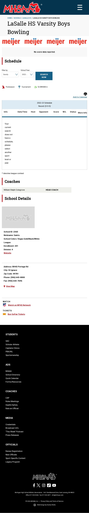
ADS (8, 364)
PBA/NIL (9, 351)
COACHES (11, 391)
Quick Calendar (12, 378)
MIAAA (9, 371)
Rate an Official (12, 408)
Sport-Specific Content (15, 458)
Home (9, 18)
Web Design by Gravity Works (46, 505)
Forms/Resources (13, 382)
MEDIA (9, 418)
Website (7, 253)
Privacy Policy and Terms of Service (52, 501)
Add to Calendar (80, 97)
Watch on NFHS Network (19, 305)
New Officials (11, 454)
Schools (17, 18)
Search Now (44, 75)
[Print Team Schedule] (85, 94)
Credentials (11, 424)
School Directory (13, 375)
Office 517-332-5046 (32, 495)
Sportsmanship (12, 355)
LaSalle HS (26, 18)
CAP (7, 398)
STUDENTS (12, 334)
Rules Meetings (12, 401)
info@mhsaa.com (57, 495)
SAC (7, 341)
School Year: (25, 70)
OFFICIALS (12, 444)
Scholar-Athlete (12, 344)
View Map (10, 286)
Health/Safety (12, 405)
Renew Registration (14, 451)
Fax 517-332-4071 (45, 495)
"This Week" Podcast (14, 431)
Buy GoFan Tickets (16, 314)
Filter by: (5, 70)
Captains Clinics (12, 348)
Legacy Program (13, 462)
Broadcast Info (12, 428)
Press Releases (12, 435)
